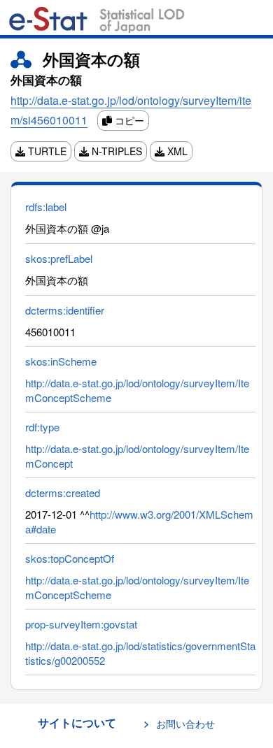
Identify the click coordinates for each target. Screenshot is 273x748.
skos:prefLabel (58, 258)
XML (176, 151)
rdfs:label (45, 206)
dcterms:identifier (64, 310)
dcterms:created (62, 492)
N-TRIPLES (115, 151)
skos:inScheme (61, 361)
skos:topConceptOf (69, 558)
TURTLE (45, 151)
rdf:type (42, 426)
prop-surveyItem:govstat (81, 624)
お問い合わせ (185, 723)
